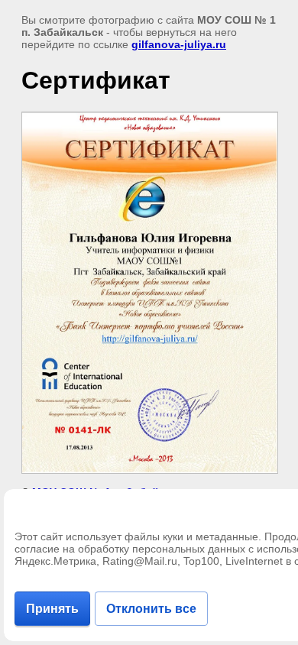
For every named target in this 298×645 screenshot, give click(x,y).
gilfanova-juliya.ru (178, 44)
